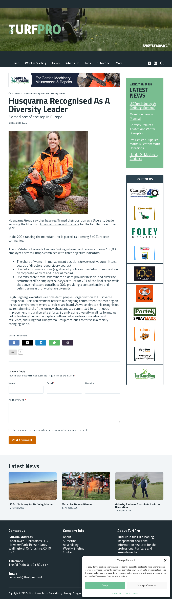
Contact (68, 552)
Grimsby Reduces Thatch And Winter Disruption (142, 129)
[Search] (161, 63)
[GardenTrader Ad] (64, 79)
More (119, 63)
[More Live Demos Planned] (86, 486)
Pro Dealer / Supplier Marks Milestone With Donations (145, 144)
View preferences (147, 585)
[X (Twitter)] (149, 63)
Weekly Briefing (35, 63)
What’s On (72, 63)
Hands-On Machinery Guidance (144, 157)
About (67, 536)
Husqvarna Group (20, 220)
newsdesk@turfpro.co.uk (26, 577)
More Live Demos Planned (141, 116)
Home (15, 63)
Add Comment (17, 400)
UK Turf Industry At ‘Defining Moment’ (143, 106)
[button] (165, 560)
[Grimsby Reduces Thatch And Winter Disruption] (139, 486)
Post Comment (22, 440)
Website (89, 383)
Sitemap (67, 593)
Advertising (71, 544)
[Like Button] (13, 352)
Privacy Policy (132, 593)
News (56, 63)
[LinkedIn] (155, 63)
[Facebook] (14, 343)
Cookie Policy (118, 593)
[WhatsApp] (54, 343)
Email (50, 383)
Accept (105, 585)
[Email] (67, 343)
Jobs (88, 63)
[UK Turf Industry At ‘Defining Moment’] (33, 486)
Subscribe (103, 63)
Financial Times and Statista (59, 224)
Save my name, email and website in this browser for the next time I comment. (50, 430)
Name (12, 383)
